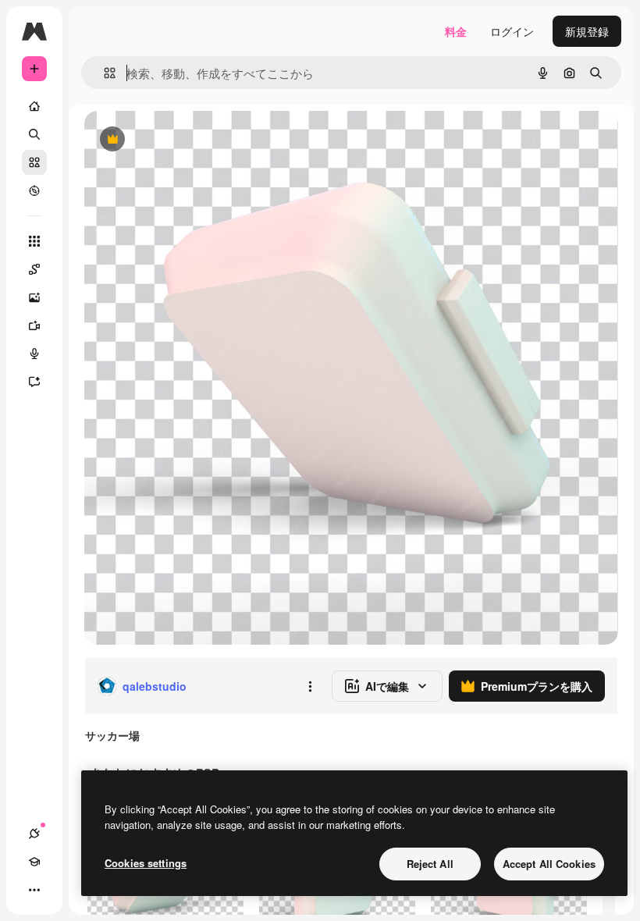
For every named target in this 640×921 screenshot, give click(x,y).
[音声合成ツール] (34, 353)
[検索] (34, 134)
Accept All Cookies (549, 863)
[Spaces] (34, 269)
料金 (456, 31)
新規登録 (587, 31)
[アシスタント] (34, 381)
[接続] (34, 833)
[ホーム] (34, 106)
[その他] (34, 889)
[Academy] (34, 861)
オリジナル (191, 140)
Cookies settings (146, 862)
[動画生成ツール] (34, 325)
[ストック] (34, 162)
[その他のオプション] (309, 686)
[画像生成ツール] (34, 297)
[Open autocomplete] (103, 73)
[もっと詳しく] (34, 190)
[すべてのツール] (34, 241)
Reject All (430, 863)
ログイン (512, 31)
